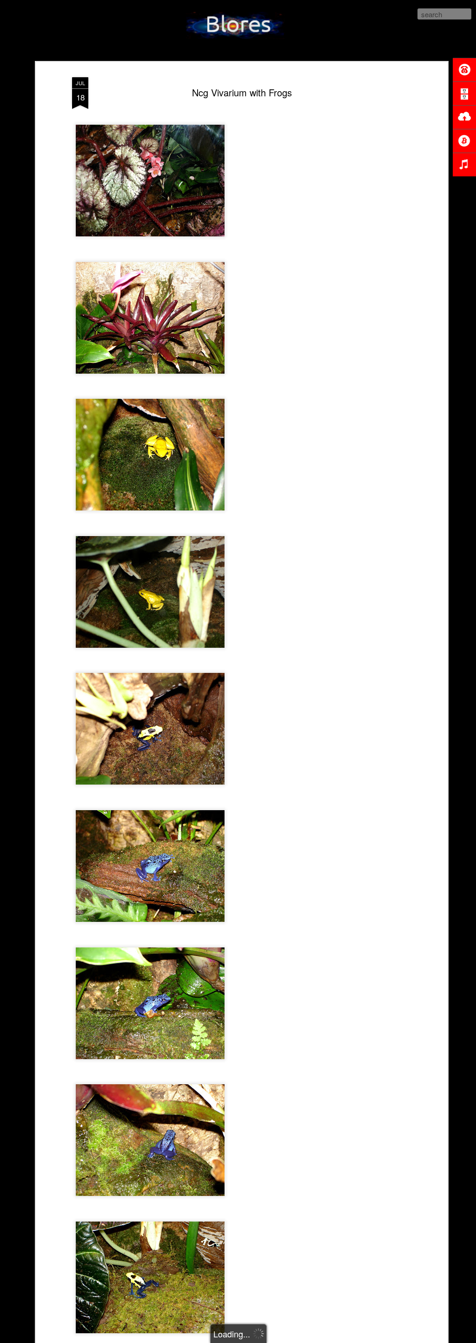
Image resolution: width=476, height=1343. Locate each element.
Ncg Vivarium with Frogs (242, 92)
